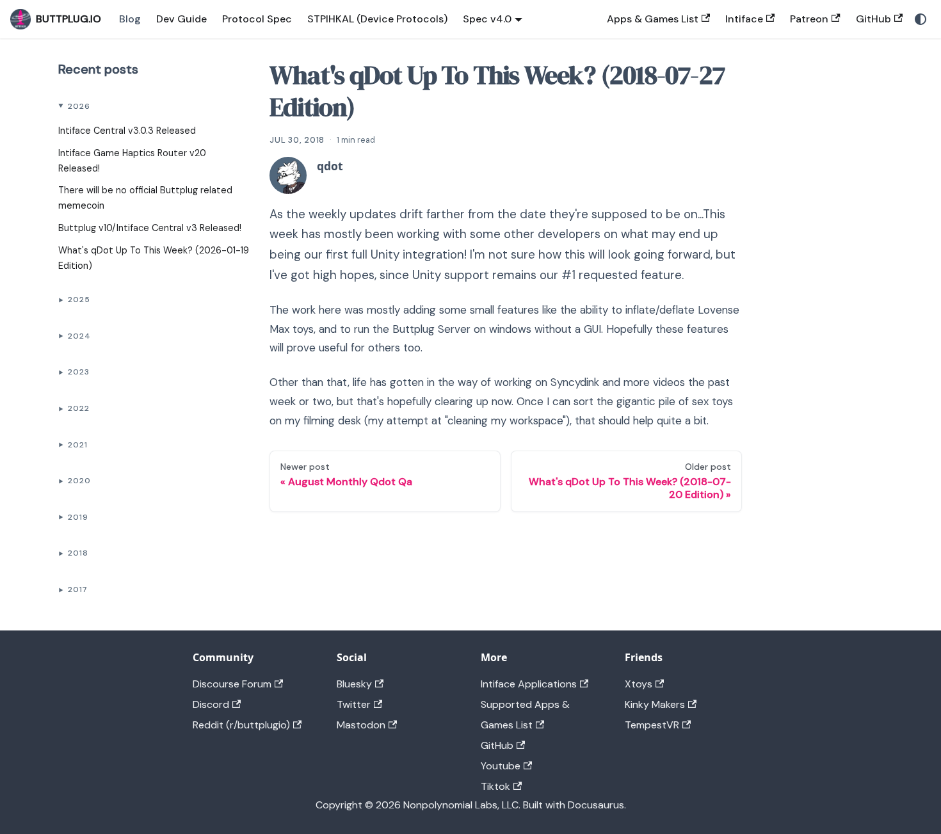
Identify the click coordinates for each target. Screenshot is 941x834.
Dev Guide (181, 19)
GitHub (873, 19)
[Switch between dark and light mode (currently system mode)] (920, 19)
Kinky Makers (655, 704)
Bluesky (354, 684)
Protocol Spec (257, 19)
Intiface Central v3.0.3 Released (127, 130)
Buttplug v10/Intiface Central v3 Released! (149, 228)
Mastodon (361, 725)
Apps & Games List (652, 19)
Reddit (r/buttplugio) (241, 725)
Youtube (500, 766)
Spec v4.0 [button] (487, 19)
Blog (130, 19)
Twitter (354, 704)
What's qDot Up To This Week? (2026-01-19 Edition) (153, 258)
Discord (211, 704)
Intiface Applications (529, 684)
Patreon (809, 19)
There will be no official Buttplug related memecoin (145, 197)
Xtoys (638, 684)
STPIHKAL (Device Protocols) (377, 19)
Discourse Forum (232, 684)
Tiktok (495, 786)
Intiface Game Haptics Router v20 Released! (132, 160)
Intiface (744, 19)
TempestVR (652, 725)
